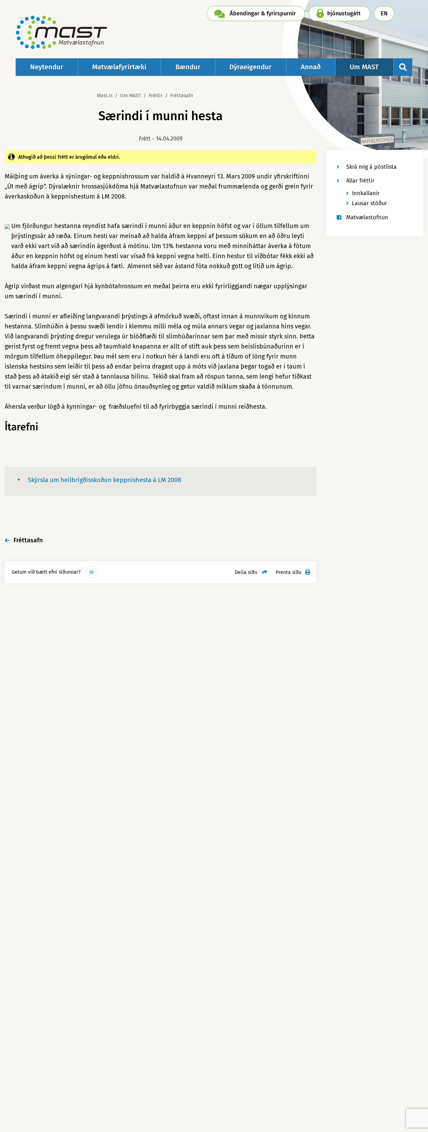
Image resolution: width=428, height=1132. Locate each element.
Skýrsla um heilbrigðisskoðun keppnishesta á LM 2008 (104, 480)
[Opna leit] (403, 67)
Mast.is (104, 95)
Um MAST (130, 95)
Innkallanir (366, 193)
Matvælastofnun (367, 217)
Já (91, 572)
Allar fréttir (360, 180)
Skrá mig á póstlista (371, 166)
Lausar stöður (369, 203)
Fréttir (156, 95)
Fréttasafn (181, 95)
